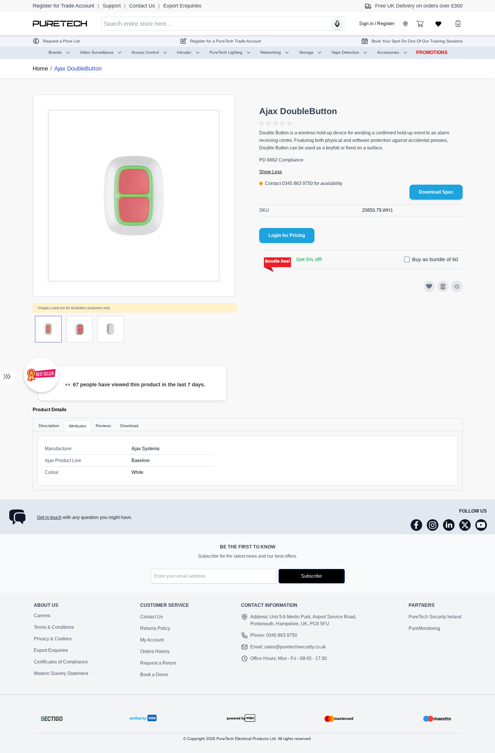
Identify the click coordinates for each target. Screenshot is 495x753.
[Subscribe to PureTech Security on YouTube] (481, 525)
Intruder (184, 52)
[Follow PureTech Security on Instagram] (432, 525)
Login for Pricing (286, 235)
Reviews (103, 425)
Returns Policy (155, 628)
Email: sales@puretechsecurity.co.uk (288, 646)
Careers (42, 615)
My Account (152, 639)
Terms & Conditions (54, 627)
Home (40, 68)
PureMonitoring (424, 628)
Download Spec (436, 192)
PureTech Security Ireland (435, 616)
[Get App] (458, 23)
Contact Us (151, 616)
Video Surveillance (97, 52)
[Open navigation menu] (7, 376)
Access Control (145, 52)
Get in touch (49, 517)
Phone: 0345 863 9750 (273, 635)
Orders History (155, 651)
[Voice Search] (337, 23)
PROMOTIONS (432, 52)
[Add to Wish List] (443, 286)
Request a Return (158, 663)
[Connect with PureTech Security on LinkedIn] (449, 525)
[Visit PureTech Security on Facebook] (416, 525)
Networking (270, 52)
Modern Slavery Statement (61, 673)
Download (129, 425)
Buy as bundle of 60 (435, 259)
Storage (306, 52)
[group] (276, 123)
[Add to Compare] (457, 286)
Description (49, 425)
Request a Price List (61, 41)
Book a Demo (154, 674)
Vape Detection (345, 52)
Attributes (77, 426)
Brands (55, 52)
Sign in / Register (376, 23)
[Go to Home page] (60, 23)
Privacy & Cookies (53, 638)
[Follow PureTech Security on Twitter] (465, 525)
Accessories (388, 52)
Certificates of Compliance (61, 661)
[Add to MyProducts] (429, 286)
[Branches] (405, 23)
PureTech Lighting (226, 52)
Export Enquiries (51, 650)
